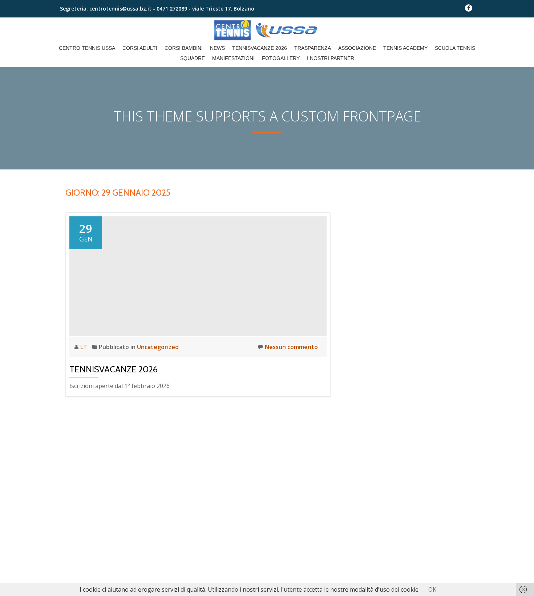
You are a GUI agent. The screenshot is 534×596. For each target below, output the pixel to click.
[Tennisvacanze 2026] (198, 276)
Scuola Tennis (455, 48)
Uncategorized (158, 347)
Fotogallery (281, 58)
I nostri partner (330, 58)
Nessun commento (291, 347)
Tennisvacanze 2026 (259, 48)
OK (432, 589)
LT (84, 347)
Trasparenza (312, 48)
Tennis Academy (405, 48)
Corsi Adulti (139, 48)
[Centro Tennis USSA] (267, 30)
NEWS (217, 48)
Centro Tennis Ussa (87, 48)
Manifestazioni (233, 58)
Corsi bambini (184, 48)
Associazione (357, 48)
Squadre (192, 58)
